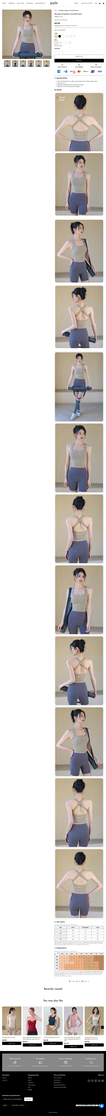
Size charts (60, 922)
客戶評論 (30, 1089)
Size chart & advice (58, 45)
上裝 (62, 16)
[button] (96, 3)
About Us (4, 1077)
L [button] (65, 43)
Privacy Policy (57, 1080)
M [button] (60, 43)
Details (59, 90)
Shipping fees (58, 25)
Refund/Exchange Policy (59, 1085)
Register (30, 1077)
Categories (30, 1082)
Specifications (61, 78)
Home (55, 10)
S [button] (56, 43)
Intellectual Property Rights (60, 1087)
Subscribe (28, 1099)
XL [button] (70, 43)
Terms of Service (58, 1077)
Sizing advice (61, 948)
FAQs (29, 1087)
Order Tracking (31, 1085)
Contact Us (4, 1080)
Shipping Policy (57, 1082)
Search (29, 1080)
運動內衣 (57, 16)
